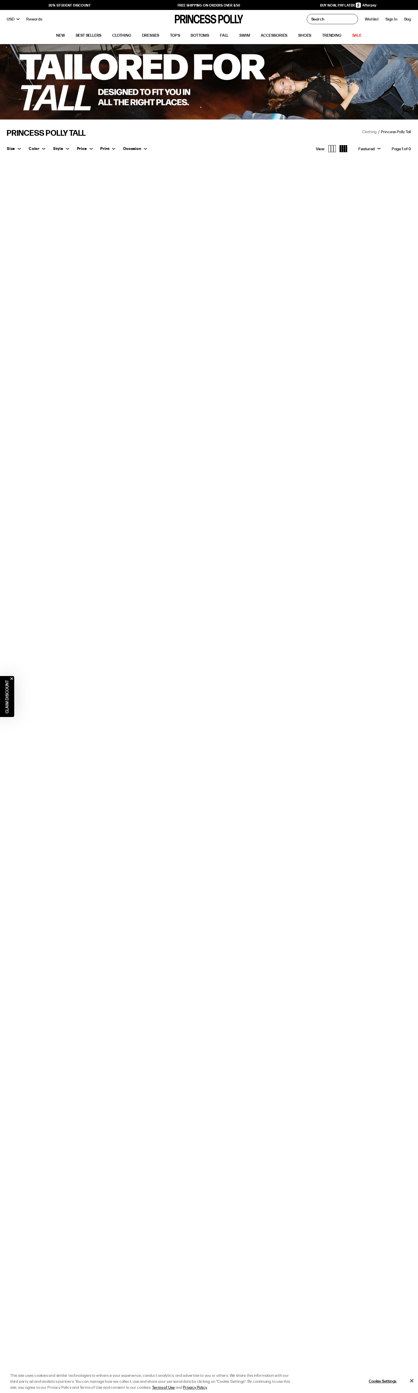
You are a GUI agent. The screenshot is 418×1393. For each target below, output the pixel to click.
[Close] (411, 1381)
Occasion (132, 148)
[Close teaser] (11, 678)
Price (82, 148)
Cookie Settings (383, 1381)
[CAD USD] (13, 19)
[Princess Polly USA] (209, 19)
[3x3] (332, 149)
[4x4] (343, 149)
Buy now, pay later (338, 5)
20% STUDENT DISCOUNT (70, 5)
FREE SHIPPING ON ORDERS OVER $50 (209, 5)
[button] (407, 19)
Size (11, 148)
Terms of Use (163, 1387)
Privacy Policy (195, 1387)
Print (104, 148)
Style (58, 148)
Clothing (369, 131)
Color (34, 148)
